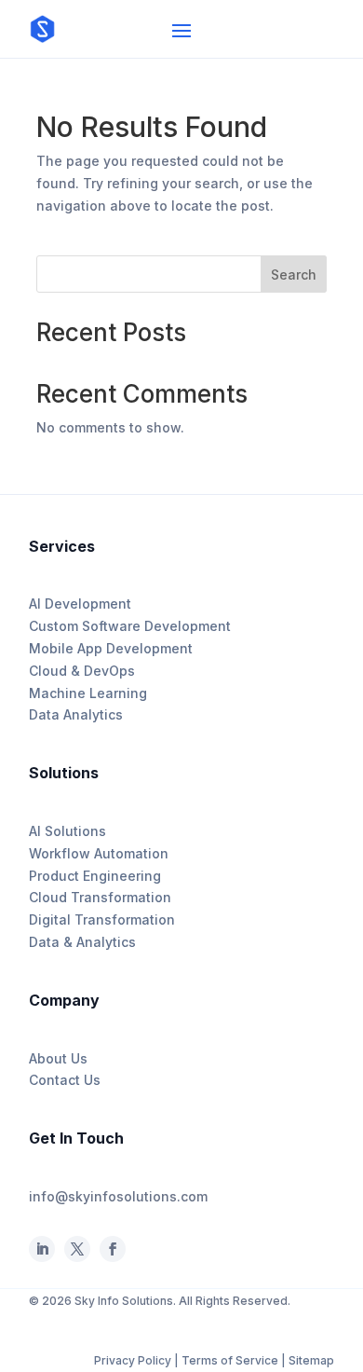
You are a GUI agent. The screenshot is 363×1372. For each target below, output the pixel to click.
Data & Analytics (82, 942)
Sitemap (311, 1360)
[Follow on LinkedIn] (42, 1249)
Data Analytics (76, 714)
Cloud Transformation (100, 897)
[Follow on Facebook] (77, 1249)
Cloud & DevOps (82, 671)
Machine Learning (88, 693)
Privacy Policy (134, 1360)
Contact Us (65, 1080)
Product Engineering (95, 876)
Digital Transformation (102, 919)
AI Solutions (67, 831)
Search (293, 274)
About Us (58, 1058)
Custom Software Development (130, 626)
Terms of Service (230, 1360)
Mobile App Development (111, 648)
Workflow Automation (98, 853)
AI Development (80, 603)
